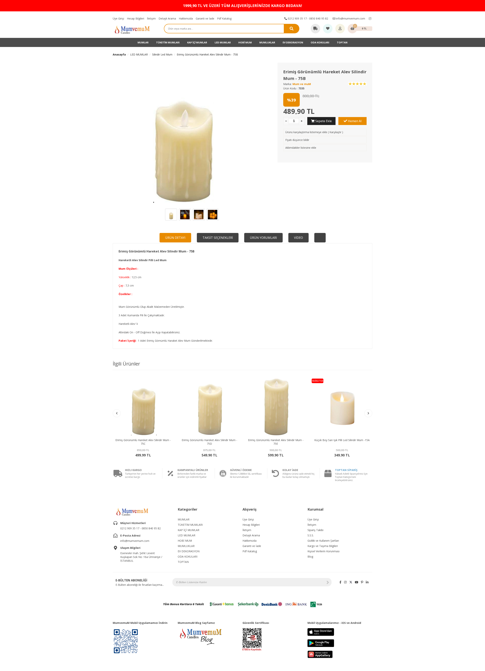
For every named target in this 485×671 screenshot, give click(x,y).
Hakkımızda (186, 18)
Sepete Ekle (323, 121)
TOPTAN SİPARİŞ (346, 470)
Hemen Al (354, 121)
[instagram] (370, 18)
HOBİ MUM (245, 42)
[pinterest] (362, 582)
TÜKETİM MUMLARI (168, 42)
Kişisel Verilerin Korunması (323, 551)
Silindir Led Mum (162, 54)
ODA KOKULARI (320, 42)
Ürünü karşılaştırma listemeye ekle (306, 132)
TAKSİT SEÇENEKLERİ (218, 238)
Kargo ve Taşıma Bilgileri (322, 546)
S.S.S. (310, 535)
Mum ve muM (302, 84)
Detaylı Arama (167, 18)
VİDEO (298, 238)
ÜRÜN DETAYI (175, 238)
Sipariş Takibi (315, 530)
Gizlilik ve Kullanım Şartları (323, 540)
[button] (368, 413)
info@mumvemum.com (350, 18)
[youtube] (356, 582)
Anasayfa (119, 54)
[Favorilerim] (327, 28)
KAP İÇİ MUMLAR (197, 42)
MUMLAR (143, 42)
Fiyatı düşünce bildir (297, 140)
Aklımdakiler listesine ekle (300, 147)
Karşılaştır (335, 132)
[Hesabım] (340, 28)
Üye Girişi (118, 18)
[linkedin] (367, 582)
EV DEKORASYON (293, 42)
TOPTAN (342, 42)
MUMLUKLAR (267, 42)
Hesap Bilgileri (135, 18)
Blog (310, 556)
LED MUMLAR (223, 42)
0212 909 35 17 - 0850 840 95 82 (307, 18)
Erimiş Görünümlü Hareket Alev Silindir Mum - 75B (207, 54)
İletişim (151, 18)
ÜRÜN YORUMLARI (263, 238)
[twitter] (350, 582)
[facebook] (340, 582)
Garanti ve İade (205, 18)
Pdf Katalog (224, 18)
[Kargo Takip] (315, 28)
